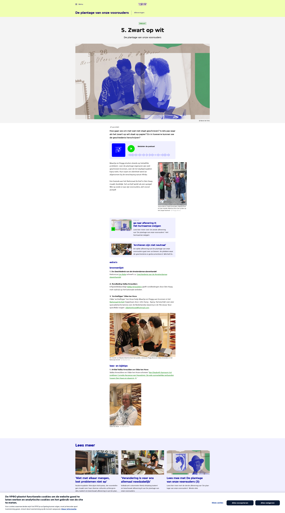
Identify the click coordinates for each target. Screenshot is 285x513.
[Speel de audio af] (131, 148)
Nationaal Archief (117, 302)
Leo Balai (122, 274)
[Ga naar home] (142, 4)
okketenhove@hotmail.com (137, 308)
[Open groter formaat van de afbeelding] (172, 184)
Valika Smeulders (134, 287)
